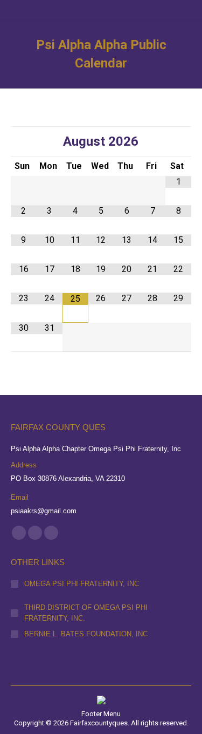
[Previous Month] (24, 141)
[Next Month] (178, 141)
